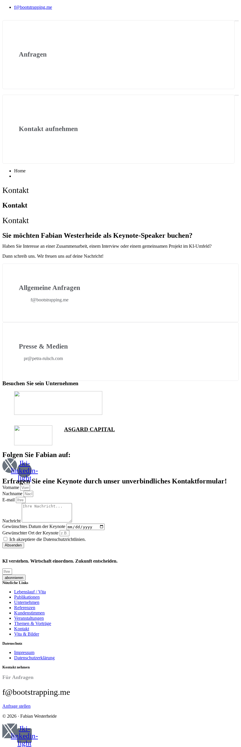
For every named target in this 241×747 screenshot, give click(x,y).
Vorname (11, 487)
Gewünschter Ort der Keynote (31, 532)
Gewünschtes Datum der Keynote (34, 526)
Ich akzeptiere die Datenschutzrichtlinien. (47, 539)
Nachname (13, 493)
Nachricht (12, 520)
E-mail (9, 499)
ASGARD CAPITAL (89, 429)
